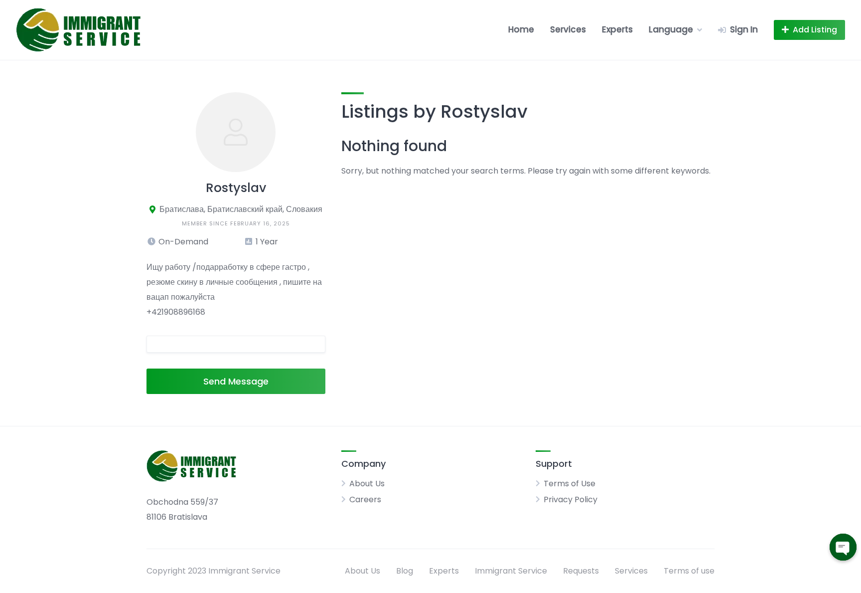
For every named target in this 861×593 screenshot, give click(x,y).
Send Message (236, 381)
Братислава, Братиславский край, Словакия (240, 209)
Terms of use (689, 571)
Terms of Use (569, 483)
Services (568, 29)
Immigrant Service (511, 571)
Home (521, 29)
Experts (617, 29)
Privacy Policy (570, 499)
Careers (365, 499)
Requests (581, 571)
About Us (367, 483)
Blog (404, 571)
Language (671, 29)
